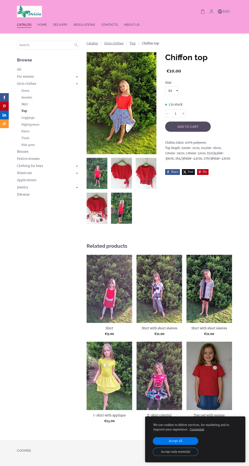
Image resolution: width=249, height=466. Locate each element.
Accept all (175, 441)
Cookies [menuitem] (24, 450)
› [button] (77, 76)
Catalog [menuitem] (24, 24)
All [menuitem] (19, 69)
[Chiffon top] (97, 173)
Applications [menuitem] (26, 180)
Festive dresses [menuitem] (28, 159)
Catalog (92, 43)
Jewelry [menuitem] (22, 187)
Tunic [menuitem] (25, 138)
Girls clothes (113, 43)
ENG (226, 11)
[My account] (211, 11)
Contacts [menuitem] (109, 24)
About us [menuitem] (131, 24)
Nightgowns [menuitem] (30, 124)
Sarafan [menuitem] (26, 97)
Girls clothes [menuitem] (26, 84)
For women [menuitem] (25, 77)
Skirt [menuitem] (24, 104)
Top (133, 43)
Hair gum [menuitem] (28, 145)
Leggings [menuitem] (28, 117)
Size (168, 83)
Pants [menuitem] (25, 131)
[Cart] (202, 11)
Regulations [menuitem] (84, 24)
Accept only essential (175, 451)
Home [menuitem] (42, 24)
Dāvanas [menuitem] (23, 194)
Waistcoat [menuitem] (24, 173)
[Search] (76, 45)
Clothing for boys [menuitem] (30, 166)
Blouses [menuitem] (22, 152)
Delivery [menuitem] (60, 24)
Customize (197, 429)
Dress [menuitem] (25, 90)
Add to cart (188, 126)
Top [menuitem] (24, 111)
